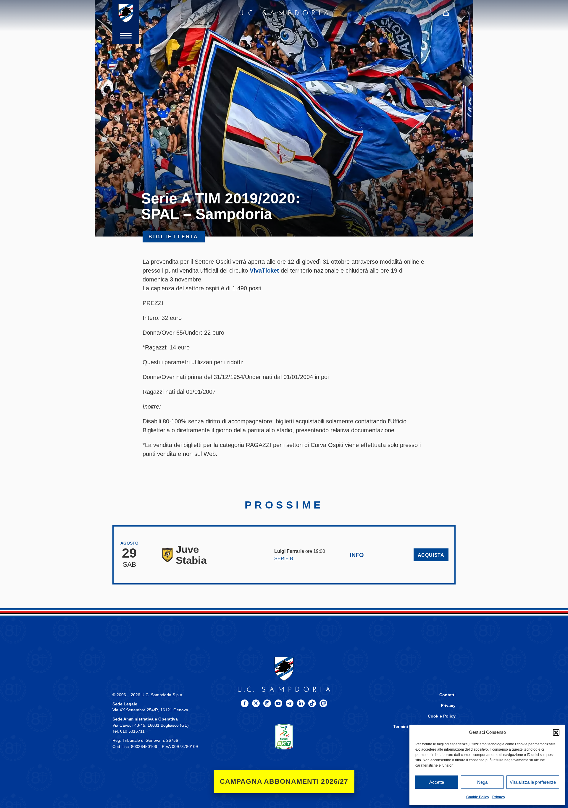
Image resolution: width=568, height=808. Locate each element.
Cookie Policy (477, 797)
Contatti (447, 695)
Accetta (436, 782)
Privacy (498, 797)
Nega (482, 782)
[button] (556, 732)
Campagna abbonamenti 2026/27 (284, 781)
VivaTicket (264, 270)
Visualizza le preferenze (533, 782)
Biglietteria (174, 236)
